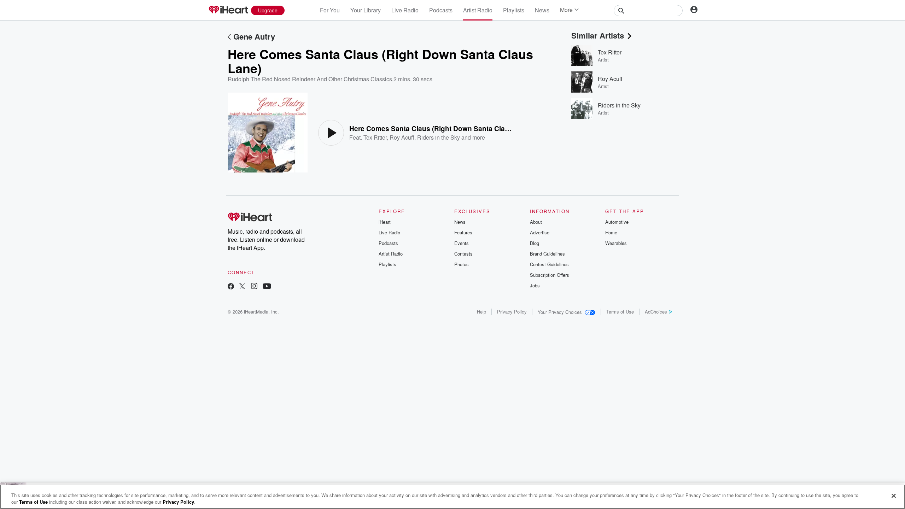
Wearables (616, 243)
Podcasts (440, 10)
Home (611, 232)
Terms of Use (620, 311)
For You (330, 10)
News (542, 10)
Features (463, 232)
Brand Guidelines (547, 253)
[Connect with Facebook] (231, 287)
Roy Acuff (402, 137)
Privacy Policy (512, 311)
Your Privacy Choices (560, 312)
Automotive (617, 221)
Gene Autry (254, 36)
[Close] (893, 496)
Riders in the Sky (438, 137)
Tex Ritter (375, 137)
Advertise (539, 232)
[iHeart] (228, 10)
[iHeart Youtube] (267, 287)
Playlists (513, 10)
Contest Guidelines (549, 264)
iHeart (385, 221)
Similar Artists (597, 35)
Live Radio (405, 10)
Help (481, 311)
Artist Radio (477, 10)
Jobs (535, 285)
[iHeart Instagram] (254, 287)
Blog (534, 243)
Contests (463, 253)
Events (461, 243)
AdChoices (656, 311)
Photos (461, 264)
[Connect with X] (242, 287)
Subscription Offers (549, 274)
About (536, 221)
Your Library (365, 10)
